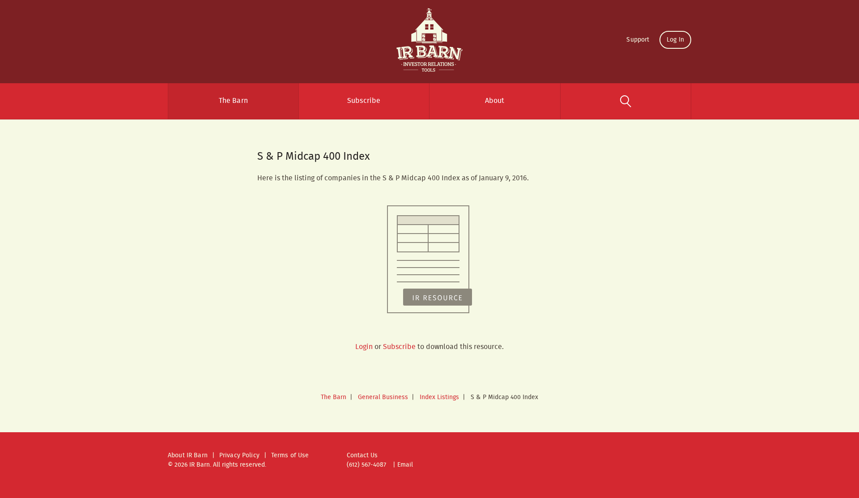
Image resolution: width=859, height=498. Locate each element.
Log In (675, 40)
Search (626, 101)
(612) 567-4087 (366, 465)
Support (637, 40)
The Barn (233, 100)
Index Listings (439, 397)
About (495, 100)
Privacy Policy (239, 455)
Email (405, 465)
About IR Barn (188, 455)
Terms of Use (290, 455)
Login (364, 347)
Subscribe (363, 100)
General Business (383, 397)
